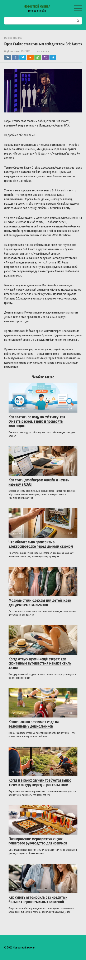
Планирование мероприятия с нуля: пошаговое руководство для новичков (38, 840)
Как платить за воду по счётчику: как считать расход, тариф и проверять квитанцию (37, 421)
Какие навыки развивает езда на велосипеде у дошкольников (34, 723)
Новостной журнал (37, 6)
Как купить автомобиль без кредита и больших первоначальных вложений (38, 899)
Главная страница (13, 37)
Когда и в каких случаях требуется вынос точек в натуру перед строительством (40, 782)
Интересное (43, 51)
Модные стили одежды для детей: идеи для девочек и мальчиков (40, 602)
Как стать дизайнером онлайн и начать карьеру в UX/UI (39, 481)
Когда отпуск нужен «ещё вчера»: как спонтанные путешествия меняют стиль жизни (40, 663)
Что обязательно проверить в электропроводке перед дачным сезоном (41, 543)
